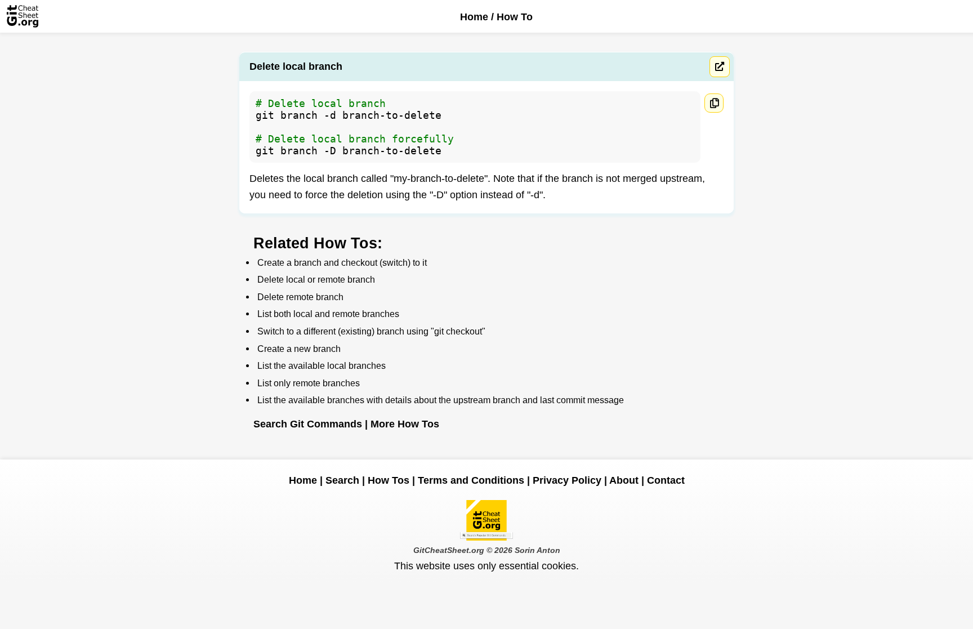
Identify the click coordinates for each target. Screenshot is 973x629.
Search (342, 480)
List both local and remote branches (328, 314)
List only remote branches (308, 383)
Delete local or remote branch (316, 279)
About (624, 480)
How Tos (388, 480)
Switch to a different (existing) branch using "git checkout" (371, 331)
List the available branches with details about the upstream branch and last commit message (440, 400)
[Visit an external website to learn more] (719, 66)
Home (474, 17)
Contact (666, 480)
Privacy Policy (567, 480)
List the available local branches (321, 365)
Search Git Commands (307, 424)
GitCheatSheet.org (448, 550)
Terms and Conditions (471, 480)
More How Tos (405, 424)
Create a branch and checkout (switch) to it (342, 262)
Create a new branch (299, 349)
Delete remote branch (300, 297)
